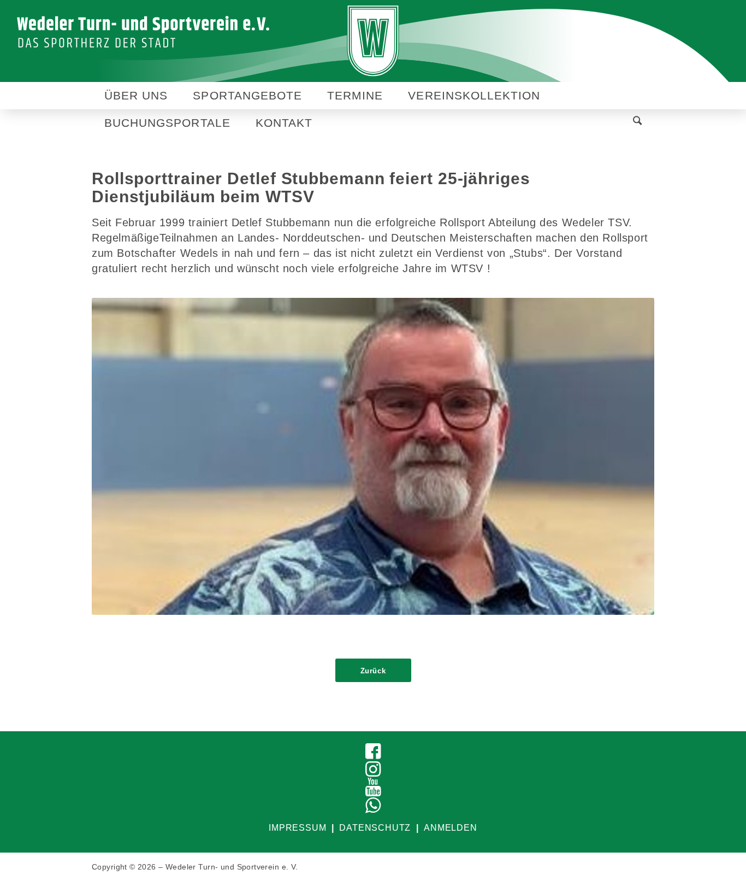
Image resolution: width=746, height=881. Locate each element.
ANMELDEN (450, 827)
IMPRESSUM (297, 827)
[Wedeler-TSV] (373, 41)
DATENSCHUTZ (375, 827)
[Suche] (637, 122)
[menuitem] (136, 95)
